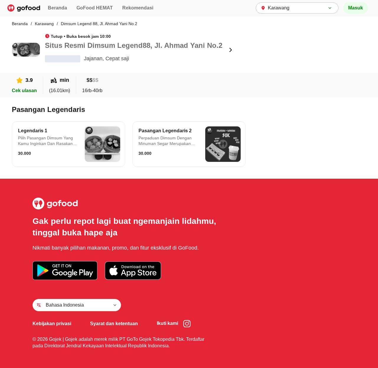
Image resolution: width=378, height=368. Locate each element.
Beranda (57, 7)
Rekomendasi (137, 7)
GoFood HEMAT (94, 7)
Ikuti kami (167, 323)
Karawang (44, 23)
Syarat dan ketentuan (114, 323)
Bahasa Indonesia (65, 304)
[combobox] (297, 8)
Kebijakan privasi (51, 323)
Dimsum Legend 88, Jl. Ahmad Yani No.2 (99, 23)
